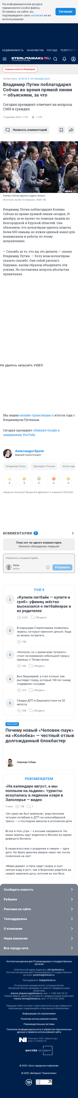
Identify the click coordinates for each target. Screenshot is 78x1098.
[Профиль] (73, 59)
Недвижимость (13, 50)
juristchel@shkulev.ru (44, 975)
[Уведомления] (64, 59)
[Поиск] (55, 59)
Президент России (44, 466)
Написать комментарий (30, 130)
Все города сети (16, 948)
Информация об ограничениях (39, 1013)
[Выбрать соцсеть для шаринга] (71, 130)
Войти (16, 568)
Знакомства (35, 50)
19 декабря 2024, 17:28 (15, 117)
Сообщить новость (18, 889)
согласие (37, 15)
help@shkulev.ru (47, 980)
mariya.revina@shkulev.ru (27, 998)
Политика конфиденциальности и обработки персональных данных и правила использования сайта (39, 1030)
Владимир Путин (16, 466)
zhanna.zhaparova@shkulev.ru (26, 993)
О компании (13, 928)
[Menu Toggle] (4, 59)
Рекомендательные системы (39, 1024)
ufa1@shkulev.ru (55, 969)
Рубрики (10, 899)
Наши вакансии (16, 938)
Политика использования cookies (39, 1019)
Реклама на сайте (17, 909)
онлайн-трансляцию (35, 415)
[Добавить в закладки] (61, 130)
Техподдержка (15, 919)
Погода (52, 50)
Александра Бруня (29, 451)
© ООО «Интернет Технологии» (39, 1073)
